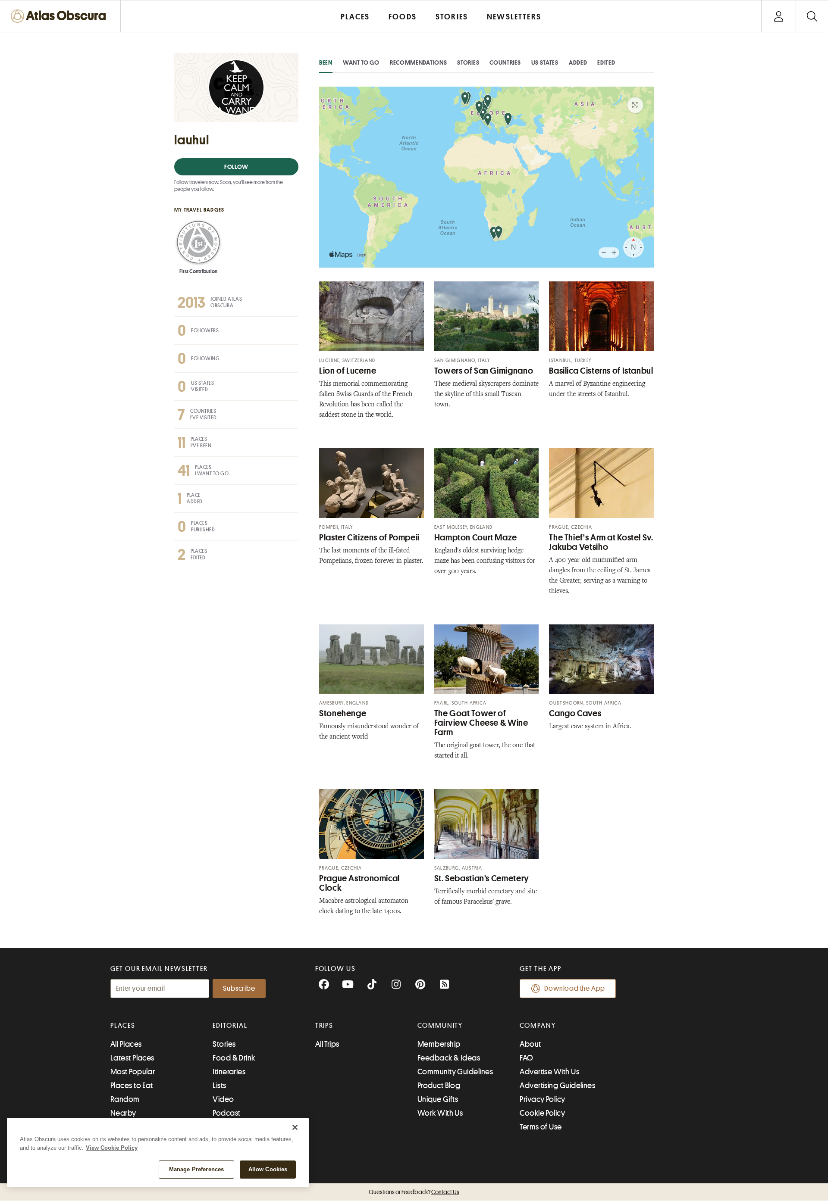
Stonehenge (342, 713)
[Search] (812, 16)
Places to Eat (131, 1085)
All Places (126, 1044)
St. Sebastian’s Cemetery (481, 878)
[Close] (294, 1127)
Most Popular (132, 1071)
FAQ (526, 1057)
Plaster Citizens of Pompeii (369, 537)
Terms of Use (540, 1126)
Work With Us (440, 1113)
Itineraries (229, 1071)
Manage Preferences (196, 1169)
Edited (606, 62)
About (530, 1044)
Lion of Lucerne (347, 370)
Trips (324, 1025)
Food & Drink (234, 1057)
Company (537, 1025)
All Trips (327, 1044)
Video (223, 1099)
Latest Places (132, 1057)
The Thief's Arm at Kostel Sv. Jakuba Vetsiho (601, 542)
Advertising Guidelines (557, 1085)
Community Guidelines (455, 1071)
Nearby (123, 1113)
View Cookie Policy (112, 1148)
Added (578, 62)
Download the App (574, 988)
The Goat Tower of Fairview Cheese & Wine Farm (481, 723)
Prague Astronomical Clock (359, 883)
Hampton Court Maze (475, 537)
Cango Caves (575, 713)
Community (440, 1025)
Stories (468, 62)
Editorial (230, 1025)
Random (125, 1099)
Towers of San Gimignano (483, 370)
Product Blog (438, 1085)
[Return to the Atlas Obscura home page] (60, 16)
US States (544, 62)
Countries (505, 62)
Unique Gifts (437, 1099)
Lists (219, 1085)
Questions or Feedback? (414, 1192)
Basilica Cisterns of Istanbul (601, 370)
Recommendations (418, 62)
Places (122, 1025)
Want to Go (361, 62)
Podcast (226, 1113)
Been (325, 62)
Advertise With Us (549, 1071)
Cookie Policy (542, 1113)
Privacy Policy (542, 1099)
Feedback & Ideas (448, 1057)
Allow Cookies (268, 1169)
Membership (439, 1044)
